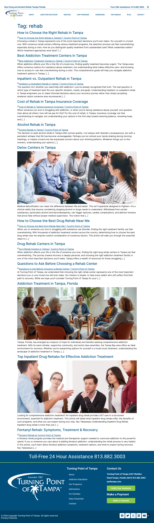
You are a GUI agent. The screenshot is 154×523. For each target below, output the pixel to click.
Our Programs (83, 15)
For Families (116, 15)
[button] (148, 7)
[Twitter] (127, 515)
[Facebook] (122, 515)
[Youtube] (144, 515)
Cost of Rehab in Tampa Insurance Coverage (52, 102)
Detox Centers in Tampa (36, 147)
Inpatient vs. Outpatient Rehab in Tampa (49, 79)
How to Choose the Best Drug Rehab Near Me (53, 221)
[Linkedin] (138, 515)
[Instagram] (133, 515)
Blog (129, 15)
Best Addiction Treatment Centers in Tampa (52, 55)
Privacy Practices (9, 518)
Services (67, 15)
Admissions (100, 15)
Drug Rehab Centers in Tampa (41, 244)
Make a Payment (118, 494)
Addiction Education (48, 15)
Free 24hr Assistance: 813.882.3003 (127, 7)
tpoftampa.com (114, 481)
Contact (140, 15)
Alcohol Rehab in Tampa (36, 125)
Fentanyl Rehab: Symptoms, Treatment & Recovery (57, 430)
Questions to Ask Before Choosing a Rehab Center (57, 264)
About (31, 15)
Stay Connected (76, 498)
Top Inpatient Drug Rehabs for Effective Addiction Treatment (65, 357)
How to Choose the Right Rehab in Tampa (50, 33)
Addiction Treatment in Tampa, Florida (47, 283)
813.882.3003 (109, 457)
